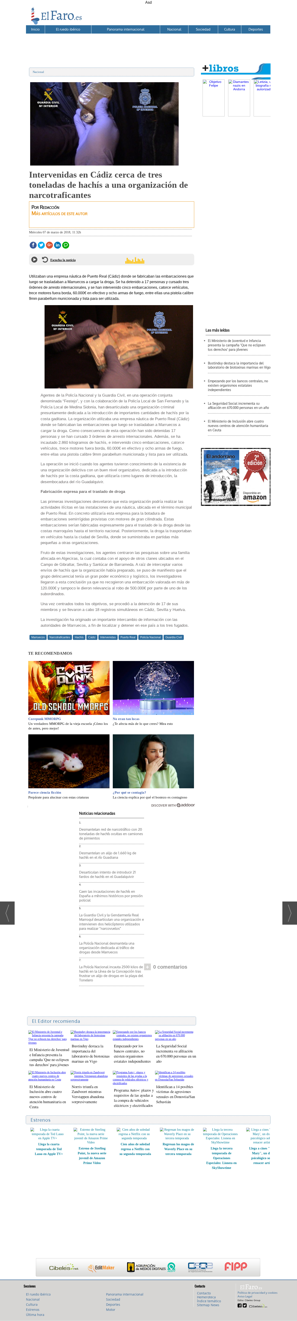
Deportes (256, 29)
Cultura (229, 29)
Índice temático (209, 1301)
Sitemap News (208, 1305)
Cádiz (92, 637)
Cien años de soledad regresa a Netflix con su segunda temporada (49, 1149)
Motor (110, 1309)
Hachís (79, 637)
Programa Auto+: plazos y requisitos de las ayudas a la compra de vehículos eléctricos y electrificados (134, 1097)
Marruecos (38, 637)
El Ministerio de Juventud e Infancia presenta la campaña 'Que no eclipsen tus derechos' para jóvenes (49, 1057)
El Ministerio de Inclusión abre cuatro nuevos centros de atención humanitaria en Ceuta (47, 1096)
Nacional (174, 29)
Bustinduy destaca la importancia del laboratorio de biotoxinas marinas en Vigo (91, 1053)
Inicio (35, 29)
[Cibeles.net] (148, 1267)
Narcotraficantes (59, 637)
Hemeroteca (206, 1297)
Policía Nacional (150, 637)
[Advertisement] (148, 44)
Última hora (35, 1314)
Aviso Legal (245, 1296)
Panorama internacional (125, 29)
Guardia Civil (173, 637)
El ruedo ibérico (68, 29)
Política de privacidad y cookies (258, 1293)
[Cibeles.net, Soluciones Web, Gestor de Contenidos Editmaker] (258, 1305)
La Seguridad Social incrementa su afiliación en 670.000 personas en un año (176, 1053)
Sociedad (203, 29)
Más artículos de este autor (59, 213)
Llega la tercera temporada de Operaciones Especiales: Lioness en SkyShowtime (135, 1158)
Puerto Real (128, 637)
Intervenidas (108, 637)
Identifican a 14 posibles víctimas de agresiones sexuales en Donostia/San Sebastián (175, 1094)
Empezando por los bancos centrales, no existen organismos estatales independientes (132, 1053)
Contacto (204, 1293)
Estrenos (32, 1309)
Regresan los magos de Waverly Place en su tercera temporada (92, 1149)
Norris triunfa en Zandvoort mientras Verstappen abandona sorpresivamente (88, 1094)
